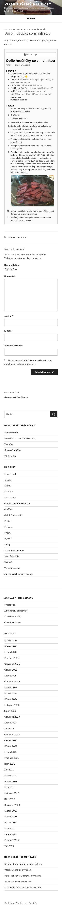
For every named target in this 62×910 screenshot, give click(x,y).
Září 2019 (9, 846)
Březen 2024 (10, 699)
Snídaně (8, 562)
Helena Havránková (33, 29)
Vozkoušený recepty (27, 4)
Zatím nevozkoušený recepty (18, 574)
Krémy (7, 485)
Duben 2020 (10, 816)
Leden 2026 (10, 652)
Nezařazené (10, 497)
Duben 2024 (10, 693)
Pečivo (7, 521)
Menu (32, 18)
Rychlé (7, 538)
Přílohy (7, 533)
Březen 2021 (10, 781)
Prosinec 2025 (11, 658)
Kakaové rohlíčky (12, 450)
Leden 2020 (10, 834)
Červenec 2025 (12, 664)
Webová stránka (13, 345)
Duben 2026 (10, 640)
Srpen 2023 (10, 711)
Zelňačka (8, 444)
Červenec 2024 (12, 681)
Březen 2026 (10, 646)
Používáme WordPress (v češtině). (20, 903)
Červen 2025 (10, 670)
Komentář (9, 276)
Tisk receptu (32, 54)
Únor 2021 (9, 787)
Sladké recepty (18, 237)
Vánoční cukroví (12, 568)
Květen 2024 (10, 687)
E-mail (8, 331)
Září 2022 (9, 728)
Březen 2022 (10, 746)
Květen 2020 (10, 811)
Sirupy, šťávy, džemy (14, 550)
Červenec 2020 (12, 805)
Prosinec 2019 (11, 840)
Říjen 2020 (9, 799)
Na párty (8, 491)
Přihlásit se (9, 605)
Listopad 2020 (11, 793)
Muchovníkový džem (32, 864)
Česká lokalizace (12, 622)
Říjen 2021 (9, 764)
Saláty (7, 544)
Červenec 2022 (12, 734)
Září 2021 (9, 769)
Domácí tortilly (11, 432)
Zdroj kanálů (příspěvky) (15, 610)
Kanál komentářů (12, 616)
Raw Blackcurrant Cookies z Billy (20, 438)
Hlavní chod (10, 474)
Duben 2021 (10, 775)
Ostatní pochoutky (13, 515)
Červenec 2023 (12, 717)
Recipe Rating (12, 265)
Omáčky (8, 509)
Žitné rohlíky (10, 456)
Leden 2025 (10, 675)
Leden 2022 (10, 752)
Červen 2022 (10, 740)
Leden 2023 (10, 722)
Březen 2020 (10, 822)
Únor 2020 (9, 828)
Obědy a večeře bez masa (17, 503)
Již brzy (7, 480)
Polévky (8, 527)
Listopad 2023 (11, 705)
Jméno (8, 316)
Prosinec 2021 (11, 758)
